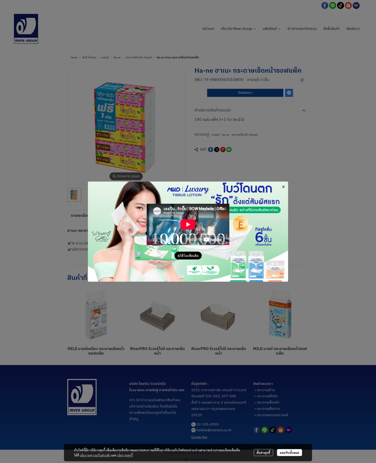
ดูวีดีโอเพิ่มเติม (188, 255)
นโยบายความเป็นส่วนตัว (95, 455)
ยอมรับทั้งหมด (289, 453)
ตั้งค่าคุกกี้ (263, 453)
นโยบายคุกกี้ (125, 455)
